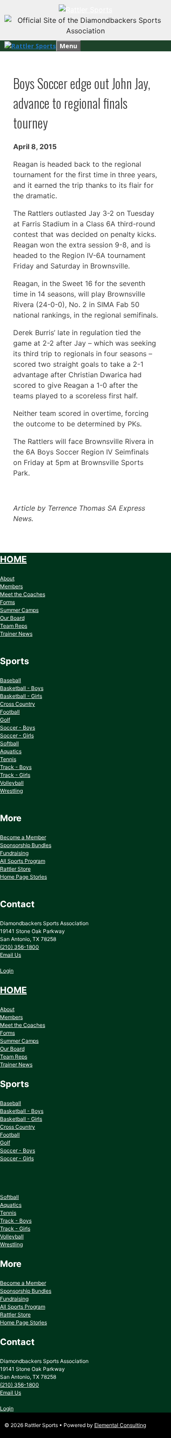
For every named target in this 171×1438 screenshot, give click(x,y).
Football (10, 711)
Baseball (10, 680)
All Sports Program (22, 861)
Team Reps (13, 625)
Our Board (12, 618)
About (7, 578)
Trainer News (16, 633)
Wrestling (11, 790)
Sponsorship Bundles (25, 845)
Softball (9, 743)
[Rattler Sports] (85, 9)
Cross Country (17, 704)
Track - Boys (16, 767)
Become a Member (23, 837)
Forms (7, 602)
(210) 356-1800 (19, 947)
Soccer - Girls (17, 735)
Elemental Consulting (120, 1425)
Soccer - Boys (17, 727)
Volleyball (12, 783)
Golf (5, 719)
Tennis (8, 759)
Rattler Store (15, 869)
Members (11, 586)
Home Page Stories (23, 876)
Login (7, 970)
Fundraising (14, 853)
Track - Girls (15, 775)
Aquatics (10, 751)
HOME (13, 559)
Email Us (10, 955)
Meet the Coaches (22, 594)
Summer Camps (19, 610)
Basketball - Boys (21, 688)
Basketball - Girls (21, 696)
